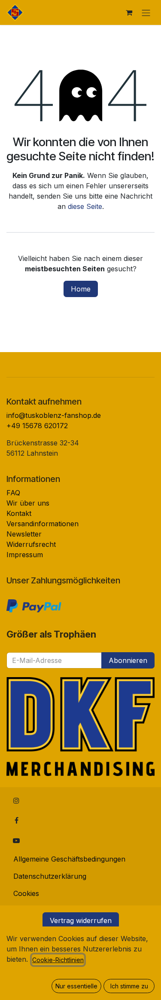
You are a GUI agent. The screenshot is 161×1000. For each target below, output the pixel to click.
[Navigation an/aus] (146, 12)
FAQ (13, 492)
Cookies (26, 893)
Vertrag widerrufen (81, 920)
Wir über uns (27, 503)
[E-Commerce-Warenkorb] (128, 12)
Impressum (24, 554)
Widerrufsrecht (31, 544)
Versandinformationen (42, 523)
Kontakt (18, 513)
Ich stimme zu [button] (129, 986)
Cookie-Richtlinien (58, 959)
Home (81, 289)
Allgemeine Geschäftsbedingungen (69, 859)
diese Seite (85, 206)
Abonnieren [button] (128, 660)
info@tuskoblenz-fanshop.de (53, 415)
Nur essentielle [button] (76, 986)
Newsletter (24, 534)
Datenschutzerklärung (49, 876)
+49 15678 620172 (37, 425)
